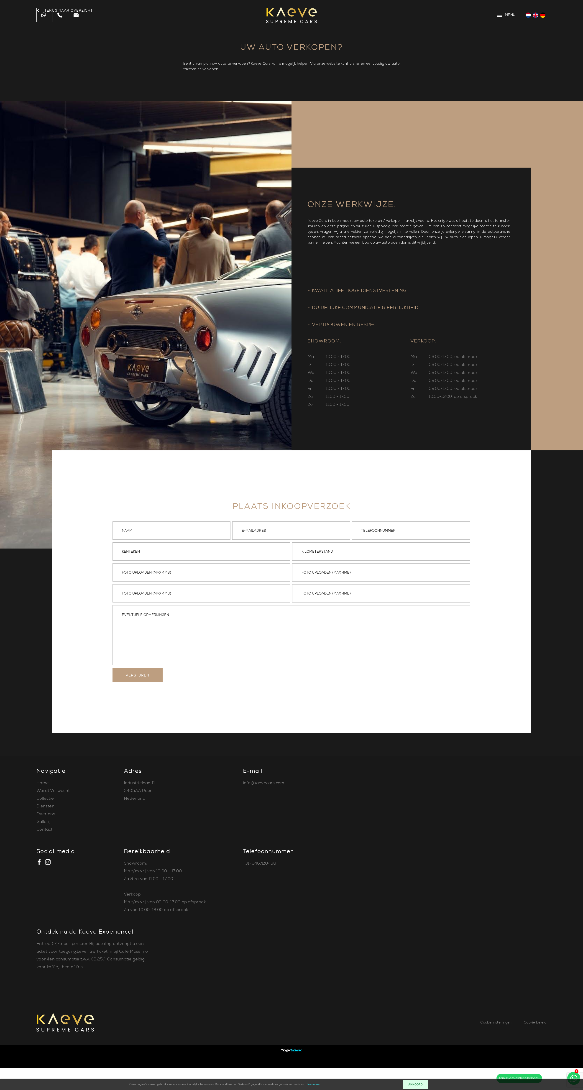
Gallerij (43, 821)
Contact (44, 829)
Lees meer (313, 1084)
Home (42, 783)
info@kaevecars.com (263, 783)
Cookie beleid (535, 1022)
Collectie (45, 798)
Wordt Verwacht (53, 790)
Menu (510, 15)
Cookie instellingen (495, 1022)
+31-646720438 (259, 863)
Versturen (137, 675)
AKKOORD (415, 1084)
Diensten (45, 806)
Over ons (45, 814)
